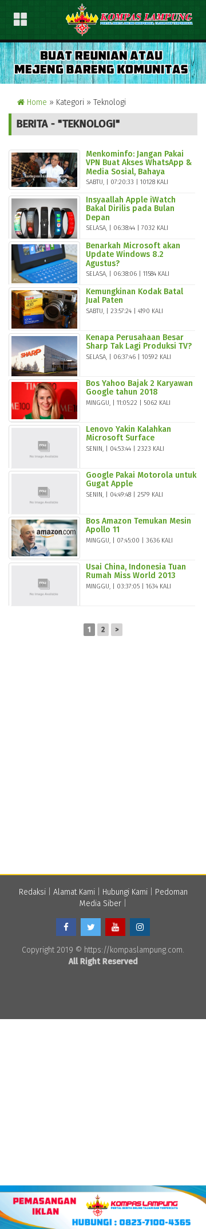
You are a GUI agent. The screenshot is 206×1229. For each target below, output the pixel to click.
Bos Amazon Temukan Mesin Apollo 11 (138, 525)
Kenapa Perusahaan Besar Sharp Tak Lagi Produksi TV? (139, 342)
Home (36, 102)
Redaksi (32, 892)
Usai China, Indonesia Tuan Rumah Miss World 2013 (136, 571)
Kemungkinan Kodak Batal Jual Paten (134, 296)
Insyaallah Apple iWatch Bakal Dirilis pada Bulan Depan (131, 209)
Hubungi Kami (125, 892)
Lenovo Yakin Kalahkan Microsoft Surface (128, 433)
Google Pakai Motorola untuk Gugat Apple (141, 479)
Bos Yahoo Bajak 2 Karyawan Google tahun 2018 (139, 388)
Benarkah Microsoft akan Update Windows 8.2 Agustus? (133, 254)
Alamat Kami (74, 892)
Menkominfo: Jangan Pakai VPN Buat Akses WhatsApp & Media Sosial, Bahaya (139, 163)
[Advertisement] (103, 760)
